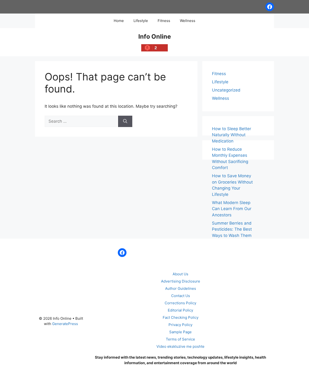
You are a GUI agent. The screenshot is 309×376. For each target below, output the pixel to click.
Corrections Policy (180, 303)
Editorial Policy (180, 310)
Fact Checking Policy (180, 317)
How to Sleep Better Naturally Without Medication (231, 134)
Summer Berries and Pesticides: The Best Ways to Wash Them (232, 229)
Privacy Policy (180, 324)
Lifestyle (140, 20)
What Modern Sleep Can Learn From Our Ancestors (231, 208)
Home (119, 20)
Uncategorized (226, 90)
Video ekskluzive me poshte (180, 346)
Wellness (187, 20)
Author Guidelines (180, 288)
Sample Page (180, 332)
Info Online (154, 36)
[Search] (125, 121)
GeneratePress (65, 323)
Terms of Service (180, 339)
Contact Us (180, 295)
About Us (180, 274)
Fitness (164, 20)
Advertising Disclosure (180, 281)
